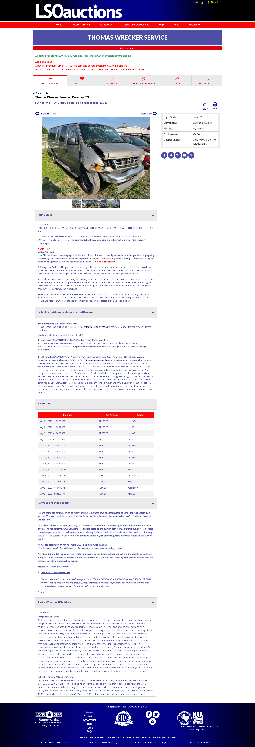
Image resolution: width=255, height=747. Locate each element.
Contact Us (106, 24)
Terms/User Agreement (135, 24)
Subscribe (194, 24)
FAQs (176, 24)
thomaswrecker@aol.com (98, 326)
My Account (89, 720)
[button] (154, 120)
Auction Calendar (81, 24)
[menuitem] (202, 2)
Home (58, 24)
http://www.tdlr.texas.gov (108, 742)
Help (161, 24)
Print (215, 109)
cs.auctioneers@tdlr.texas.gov (153, 742)
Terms (89, 727)
